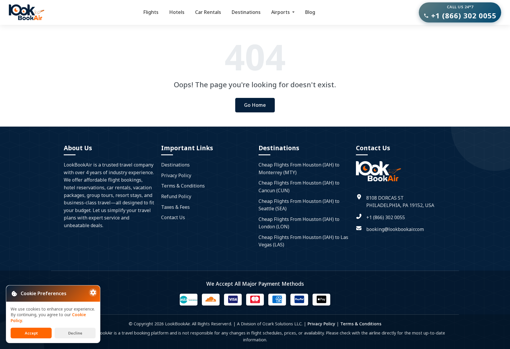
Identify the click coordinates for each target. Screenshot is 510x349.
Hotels (176, 12)
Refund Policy (176, 196)
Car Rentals (208, 12)
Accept (31, 333)
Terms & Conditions (183, 185)
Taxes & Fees (175, 207)
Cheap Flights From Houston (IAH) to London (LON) (299, 223)
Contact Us (173, 217)
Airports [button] (281, 12)
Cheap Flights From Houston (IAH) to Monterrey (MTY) (299, 168)
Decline (75, 333)
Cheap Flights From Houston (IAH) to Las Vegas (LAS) (303, 241)
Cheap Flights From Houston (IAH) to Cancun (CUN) (299, 187)
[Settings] (93, 292)
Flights (150, 12)
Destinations (246, 12)
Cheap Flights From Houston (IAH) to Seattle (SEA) (299, 205)
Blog (310, 12)
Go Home (255, 105)
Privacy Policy (176, 175)
